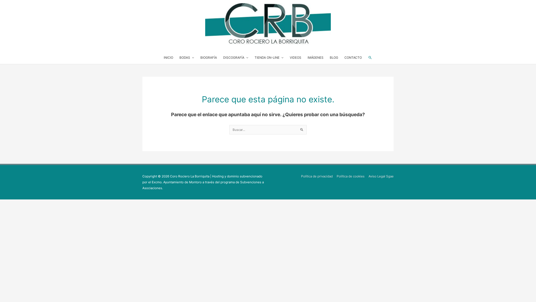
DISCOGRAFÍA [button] (233, 58)
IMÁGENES (315, 58)
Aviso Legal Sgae (381, 176)
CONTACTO (353, 58)
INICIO (168, 58)
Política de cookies (351, 176)
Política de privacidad (317, 176)
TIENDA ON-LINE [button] (267, 58)
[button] (370, 58)
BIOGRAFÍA (208, 58)
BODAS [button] (184, 58)
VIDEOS (295, 58)
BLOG (334, 58)
